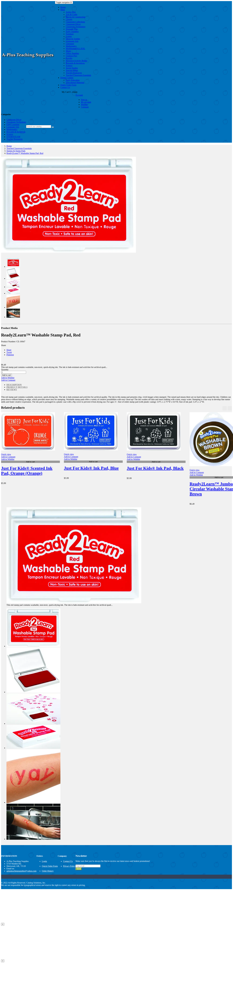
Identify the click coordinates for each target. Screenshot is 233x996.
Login (44, 861)
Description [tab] (14, 385)
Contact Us (68, 861)
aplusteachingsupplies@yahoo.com (21, 871)
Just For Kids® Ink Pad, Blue (91, 468)
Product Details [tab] (17, 387)
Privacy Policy (69, 866)
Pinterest (10, 355)
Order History (48, 871)
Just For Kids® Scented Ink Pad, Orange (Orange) (26, 471)
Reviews (11, 389)
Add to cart (6, 375)
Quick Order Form (50, 866)
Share (8, 350)
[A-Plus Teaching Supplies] (28, 59)
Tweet (9, 352)
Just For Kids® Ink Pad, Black (155, 468)
